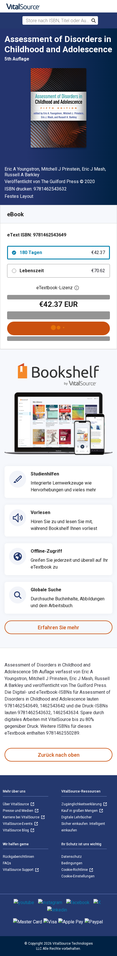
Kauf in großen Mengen (80, 811)
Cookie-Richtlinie (75, 870)
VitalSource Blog (16, 830)
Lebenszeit (62, 270)
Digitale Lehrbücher (76, 817)
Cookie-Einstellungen (78, 876)
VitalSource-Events (18, 824)
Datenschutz (71, 857)
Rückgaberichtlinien (18, 857)
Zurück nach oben (59, 755)
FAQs (7, 863)
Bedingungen (71, 863)
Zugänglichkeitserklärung (82, 804)
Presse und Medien (18, 811)
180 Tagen (62, 252)
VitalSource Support (18, 870)
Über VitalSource (16, 804)
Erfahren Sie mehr (58, 627)
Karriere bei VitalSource (21, 817)
